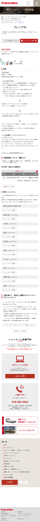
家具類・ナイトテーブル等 (12, 461)
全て (6, 444)
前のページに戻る (20, 331)
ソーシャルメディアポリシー (24, 515)
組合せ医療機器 (9, 477)
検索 (36, 5)
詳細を (17, 171)
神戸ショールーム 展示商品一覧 (10, 19)
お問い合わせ (21, 518)
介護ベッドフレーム (10, 455)
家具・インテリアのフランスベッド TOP (13, 17)
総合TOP (3, 511)
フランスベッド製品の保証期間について (13, 152)
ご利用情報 (3, 518)
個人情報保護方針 (5, 513)
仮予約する (18, 376)
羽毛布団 (7, 463)
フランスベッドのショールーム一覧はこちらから (20, 325)
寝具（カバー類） (9, 466)
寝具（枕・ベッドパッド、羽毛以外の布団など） (18, 472)
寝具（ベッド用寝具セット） (12, 469)
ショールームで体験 (28, 40)
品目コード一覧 (9, 186)
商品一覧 (4, 442)
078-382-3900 (20, 401)
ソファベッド (8, 458)
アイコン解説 (18, 63)
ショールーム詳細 (9, 210)
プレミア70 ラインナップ (8, 22)
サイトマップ (4, 520)
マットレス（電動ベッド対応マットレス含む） (17, 450)
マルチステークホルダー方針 (24, 513)
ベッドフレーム (9, 447)
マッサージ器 (8, 474)
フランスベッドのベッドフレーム (11, 20)
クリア (24, 482)
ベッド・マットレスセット (12, 453)
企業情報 (20, 511)
